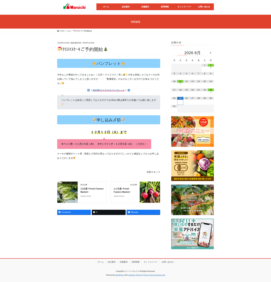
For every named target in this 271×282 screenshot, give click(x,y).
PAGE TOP (262, 271)
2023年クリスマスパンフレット (109, 90)
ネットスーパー (151, 262)
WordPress (120, 275)
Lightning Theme (134, 275)
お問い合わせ (167, 262)
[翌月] (211, 52)
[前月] (174, 52)
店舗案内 (124, 262)
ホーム (101, 262)
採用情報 (136, 262)
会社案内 (112, 262)
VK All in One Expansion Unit (154, 275)
